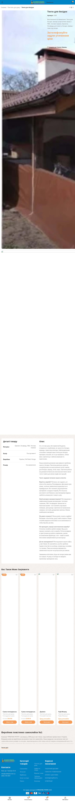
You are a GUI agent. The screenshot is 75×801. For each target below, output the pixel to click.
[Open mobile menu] (2, 2)
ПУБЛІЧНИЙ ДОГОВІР (51, 768)
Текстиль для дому (14, 7)
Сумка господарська (10, 711)
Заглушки (23, 771)
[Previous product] (69, 7)
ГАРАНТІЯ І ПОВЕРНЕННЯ (53, 771)
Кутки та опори (24, 778)
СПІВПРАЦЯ (48, 781)
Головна (3, 7)
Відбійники (23, 775)
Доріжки (42, 711)
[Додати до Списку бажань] (16, 574)
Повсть (22, 781)
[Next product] (73, 7)
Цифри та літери (37, 769)
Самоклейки (23, 768)
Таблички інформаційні (38, 777)
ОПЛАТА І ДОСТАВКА (51, 775)
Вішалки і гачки (38, 773)
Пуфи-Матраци (63, 716)
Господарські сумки (8, 716)
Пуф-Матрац (62, 711)
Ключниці (37, 781)
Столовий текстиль (45, 716)
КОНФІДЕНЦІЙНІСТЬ (51, 778)
